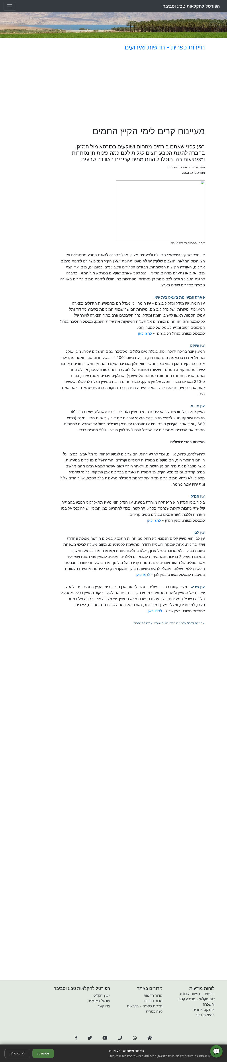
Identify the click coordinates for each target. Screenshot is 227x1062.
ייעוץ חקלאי (101, 995)
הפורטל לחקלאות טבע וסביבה (191, 6)
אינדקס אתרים (204, 1009)
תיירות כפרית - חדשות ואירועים (165, 47)
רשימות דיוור (205, 1015)
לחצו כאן (145, 333)
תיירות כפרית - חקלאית (144, 1006)
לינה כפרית (154, 1011)
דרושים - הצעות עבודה (197, 993)
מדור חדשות (153, 995)
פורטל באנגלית (99, 1001)
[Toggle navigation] (10, 6)
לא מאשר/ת (17, 1053)
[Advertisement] (132, 89)
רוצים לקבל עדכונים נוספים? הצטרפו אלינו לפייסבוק (167, 623)
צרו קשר (104, 1006)
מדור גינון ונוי (152, 1001)
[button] (76, 1038)
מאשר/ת (43, 1053)
